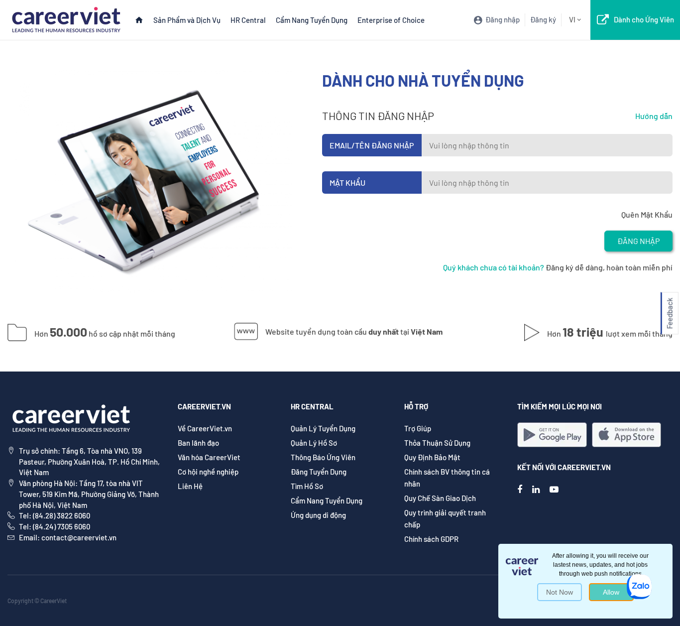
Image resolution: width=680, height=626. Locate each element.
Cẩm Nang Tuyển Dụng (311, 19)
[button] (670, 313)
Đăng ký (543, 19)
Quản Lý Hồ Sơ (314, 442)
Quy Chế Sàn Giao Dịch (440, 498)
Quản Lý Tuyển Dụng (323, 428)
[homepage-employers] (65, 18)
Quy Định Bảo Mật (432, 457)
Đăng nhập (638, 241)
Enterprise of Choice (391, 19)
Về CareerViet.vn (205, 428)
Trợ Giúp (417, 428)
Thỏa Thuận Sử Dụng (437, 442)
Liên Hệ (190, 486)
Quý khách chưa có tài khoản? (493, 267)
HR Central (248, 19)
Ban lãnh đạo (198, 442)
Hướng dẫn (654, 116)
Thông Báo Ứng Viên (323, 457)
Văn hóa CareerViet (209, 457)
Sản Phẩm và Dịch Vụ (187, 19)
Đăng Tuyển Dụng (318, 471)
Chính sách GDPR (431, 538)
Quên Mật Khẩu (647, 214)
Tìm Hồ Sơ (307, 486)
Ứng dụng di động (318, 514)
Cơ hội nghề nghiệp (208, 471)
